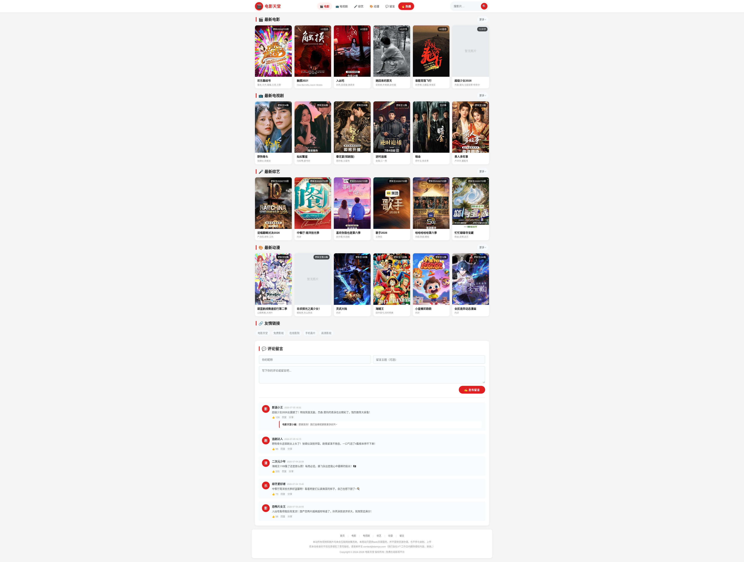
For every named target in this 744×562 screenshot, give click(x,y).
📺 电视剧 (342, 6)
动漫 (390, 535)
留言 (402, 535)
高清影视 (326, 333)
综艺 (379, 535)
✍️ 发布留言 (472, 389)
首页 (342, 535)
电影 (353, 535)
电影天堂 (263, 333)
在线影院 (294, 333)
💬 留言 (390, 6)
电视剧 (366, 535)
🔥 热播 (406, 6)
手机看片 (310, 333)
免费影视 (279, 333)
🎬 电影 (324, 6)
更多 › (482, 19)
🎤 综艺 (358, 6)
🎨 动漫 (374, 6)
